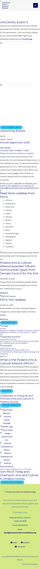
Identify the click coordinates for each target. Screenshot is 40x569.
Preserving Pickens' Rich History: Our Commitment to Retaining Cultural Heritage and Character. (19, 352)
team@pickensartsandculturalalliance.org (20, 533)
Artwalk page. (27, 39)
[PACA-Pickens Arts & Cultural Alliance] (7, 5)
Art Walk (3, 328)
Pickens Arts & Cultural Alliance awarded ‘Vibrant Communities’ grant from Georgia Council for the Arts (19, 268)
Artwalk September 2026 (15, 142)
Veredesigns (33, 564)
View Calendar (5, 148)
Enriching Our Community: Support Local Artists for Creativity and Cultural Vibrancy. (19, 342)
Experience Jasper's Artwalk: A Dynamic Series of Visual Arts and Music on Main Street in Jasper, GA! (20, 332)
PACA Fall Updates (13, 299)
